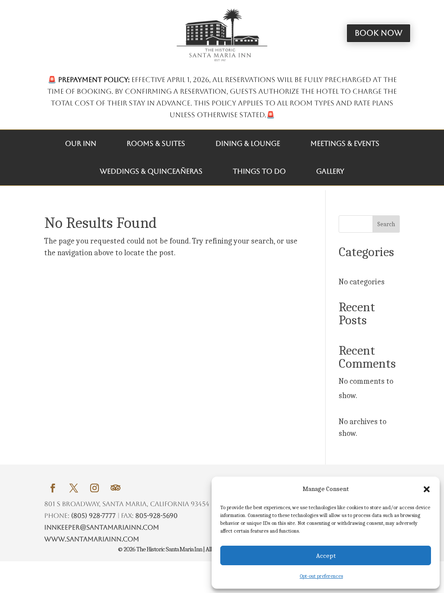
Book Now (378, 32)
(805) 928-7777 (93, 515)
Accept (326, 556)
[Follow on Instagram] (94, 488)
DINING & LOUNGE (247, 143)
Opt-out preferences (321, 576)
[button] (426, 489)
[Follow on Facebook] (53, 488)
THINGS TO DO (259, 171)
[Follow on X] (73, 488)
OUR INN (80, 143)
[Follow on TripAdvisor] (115, 488)
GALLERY (330, 171)
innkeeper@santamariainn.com (101, 527)
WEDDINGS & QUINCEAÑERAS (151, 171)
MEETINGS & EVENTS (344, 143)
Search (386, 224)
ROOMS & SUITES (156, 143)
